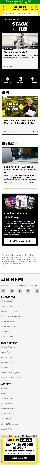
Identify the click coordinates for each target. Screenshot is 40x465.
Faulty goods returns (9, 311)
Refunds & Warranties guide (12, 316)
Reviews (4, 368)
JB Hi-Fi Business (8, 419)
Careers (4, 393)
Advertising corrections (10, 326)
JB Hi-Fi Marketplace (9, 424)
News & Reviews (8, 347)
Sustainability (6, 398)
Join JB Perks (6, 429)
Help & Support (7, 301)
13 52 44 (26, 3)
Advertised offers (8, 321)
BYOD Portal (6, 414)
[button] (7, 8)
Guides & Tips (6, 362)
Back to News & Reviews (11, 19)
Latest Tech (5, 352)
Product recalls (7, 337)
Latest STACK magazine (10, 373)
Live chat (13, 3)
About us (4, 388)
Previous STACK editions (11, 378)
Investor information (9, 409)
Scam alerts (6, 331)
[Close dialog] (34, 440)
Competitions (6, 357)
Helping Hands (7, 404)
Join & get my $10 (19, 458)
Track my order (7, 306)
